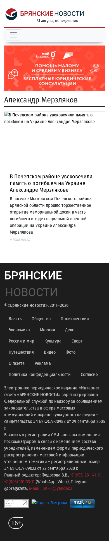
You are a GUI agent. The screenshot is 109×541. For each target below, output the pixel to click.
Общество (41, 318)
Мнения (47, 329)
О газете (17, 363)
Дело (69, 329)
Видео (50, 352)
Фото (70, 352)
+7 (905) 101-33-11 (19, 481)
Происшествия (75, 318)
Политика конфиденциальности (40, 374)
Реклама (43, 363)
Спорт (77, 341)
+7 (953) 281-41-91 (85, 475)
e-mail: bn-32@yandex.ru (52, 488)
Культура (52, 341)
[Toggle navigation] (13, 34)
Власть (15, 318)
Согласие (89, 374)
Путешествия (21, 352)
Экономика (19, 329)
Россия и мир (21, 341)
